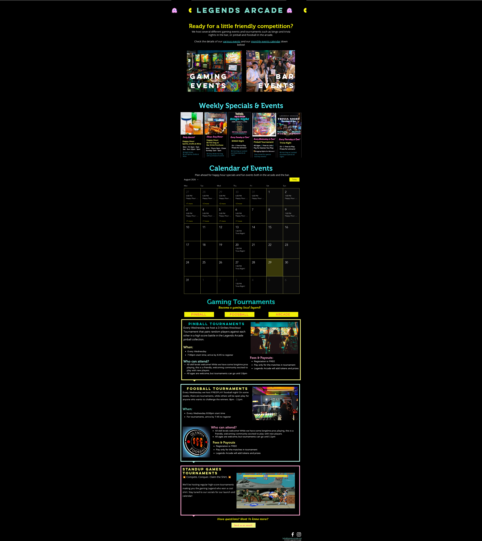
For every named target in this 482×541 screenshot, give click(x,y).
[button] (192, 197)
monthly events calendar (265, 41)
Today (294, 179)
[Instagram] (299, 534)
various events (231, 41)
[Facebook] (292, 534)
